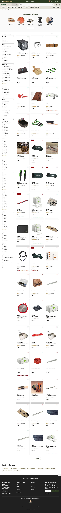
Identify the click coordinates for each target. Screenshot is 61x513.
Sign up (55, 490)
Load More (37, 458)
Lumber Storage (5, 468)
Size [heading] (3, 172)
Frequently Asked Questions (6, 493)
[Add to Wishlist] (28, 37)
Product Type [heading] (4, 64)
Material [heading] (3, 158)
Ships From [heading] (4, 97)
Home (3, 9)
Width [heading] (3, 138)
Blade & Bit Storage (14, 468)
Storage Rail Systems (17, 470)
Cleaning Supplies (22, 468)
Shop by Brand (19, 492)
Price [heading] (3, 86)
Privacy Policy (47, 493)
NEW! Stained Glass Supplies (30, 1)
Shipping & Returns (5, 491)
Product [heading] (3, 99)
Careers (32, 486)
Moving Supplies (40, 468)
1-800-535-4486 (5, 488)
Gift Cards (18, 484)
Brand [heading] (3, 44)
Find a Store (33, 489)
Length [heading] (3, 192)
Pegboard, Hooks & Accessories (50, 468)
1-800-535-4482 (5, 485)
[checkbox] (2, 38)
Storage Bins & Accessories (7, 470)
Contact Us (4, 490)
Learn (54, 7)
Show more (30, 28)
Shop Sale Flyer (19, 489)
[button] (55, 34)
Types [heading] (3, 119)
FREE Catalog (19, 487)
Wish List (18, 486)
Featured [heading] (4, 36)
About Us (32, 484)
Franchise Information (34, 487)
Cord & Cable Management (31, 468)
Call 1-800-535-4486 (54, 1)
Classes (58, 7)
